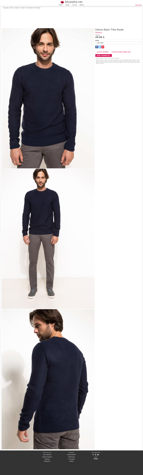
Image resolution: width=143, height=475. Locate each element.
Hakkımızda (71, 457)
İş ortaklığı (71, 459)
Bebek (82, 5)
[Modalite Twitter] (98, 455)
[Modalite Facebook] (93, 455)
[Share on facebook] (96, 47)
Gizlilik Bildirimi (71, 454)
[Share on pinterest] (102, 47)
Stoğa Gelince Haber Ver (121, 52)
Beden (97, 40)
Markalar (47, 459)
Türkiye (96, 458)
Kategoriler (47, 461)
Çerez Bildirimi (47, 454)
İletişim (72, 461)
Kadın (61, 5)
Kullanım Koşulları (47, 457)
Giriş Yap (138, 5)
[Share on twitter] (99, 47)
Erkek (68, 5)
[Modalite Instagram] (96, 455)
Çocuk (74, 5)
